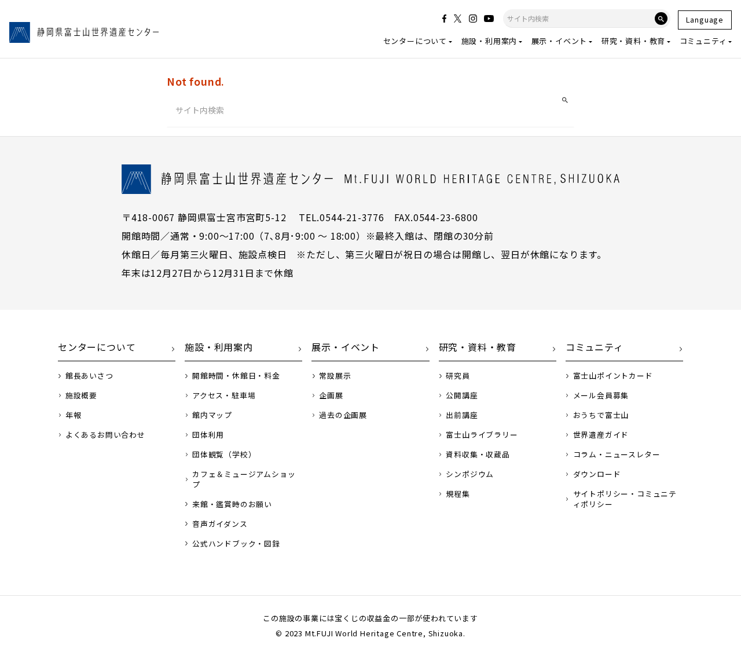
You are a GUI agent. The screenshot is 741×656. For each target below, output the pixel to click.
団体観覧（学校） (224, 454)
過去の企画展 (343, 415)
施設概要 (81, 395)
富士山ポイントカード (613, 376)
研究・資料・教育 (633, 40)
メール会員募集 (601, 395)
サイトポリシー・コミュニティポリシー (625, 499)
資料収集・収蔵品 (477, 454)
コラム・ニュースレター (617, 454)
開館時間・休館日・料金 (236, 376)
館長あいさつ (89, 376)
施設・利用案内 (489, 40)
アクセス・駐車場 (223, 395)
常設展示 (335, 376)
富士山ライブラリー (482, 435)
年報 (73, 415)
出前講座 (462, 415)
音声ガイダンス (220, 524)
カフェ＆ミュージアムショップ (243, 479)
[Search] (661, 18)
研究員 (457, 376)
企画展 (331, 395)
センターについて (415, 40)
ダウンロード (597, 474)
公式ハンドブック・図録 (236, 543)
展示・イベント (559, 40)
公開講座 (462, 395)
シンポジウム (470, 474)
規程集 (457, 494)
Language (705, 19)
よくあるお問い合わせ (105, 435)
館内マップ (212, 415)
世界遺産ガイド (601, 435)
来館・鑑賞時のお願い (232, 504)
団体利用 (208, 435)
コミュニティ (703, 40)
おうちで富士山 (601, 415)
